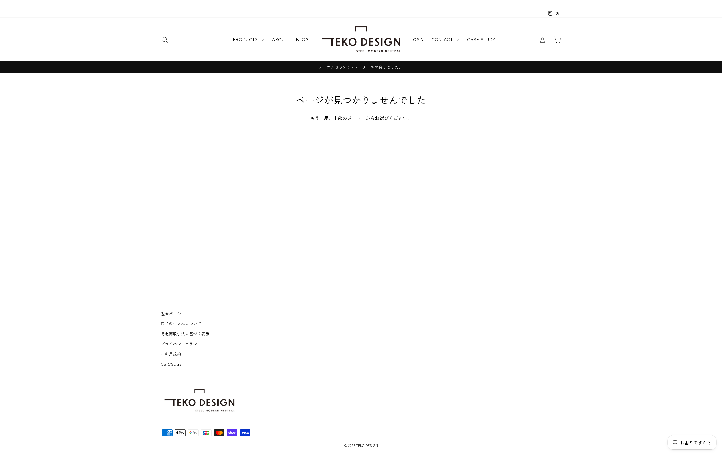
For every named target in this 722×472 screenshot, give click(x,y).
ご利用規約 (171, 354)
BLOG (302, 39)
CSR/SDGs (171, 364)
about (280, 39)
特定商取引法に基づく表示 (185, 333)
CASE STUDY (481, 39)
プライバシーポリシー (181, 344)
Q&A (418, 39)
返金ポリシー (173, 313)
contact (443, 39)
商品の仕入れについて (181, 323)
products (246, 39)
